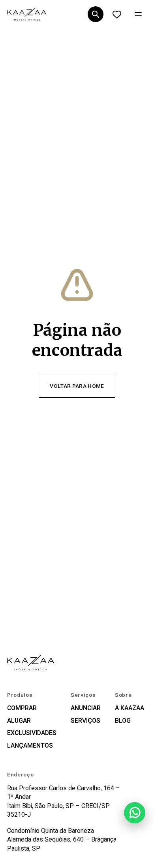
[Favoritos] (117, 14)
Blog (123, 721)
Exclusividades (31, 733)
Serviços (85, 721)
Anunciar (86, 708)
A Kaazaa (129, 708)
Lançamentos (30, 745)
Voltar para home (77, 386)
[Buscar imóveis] (95, 14)
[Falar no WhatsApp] (134, 812)
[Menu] (138, 14)
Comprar (22, 708)
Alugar (19, 721)
